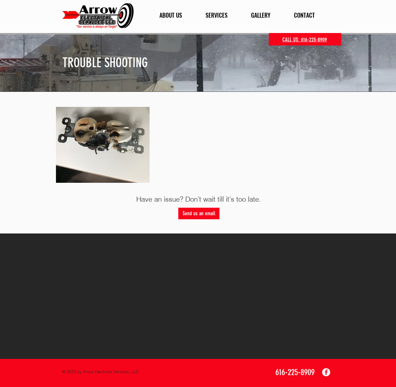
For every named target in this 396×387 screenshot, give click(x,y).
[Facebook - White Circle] (326, 372)
